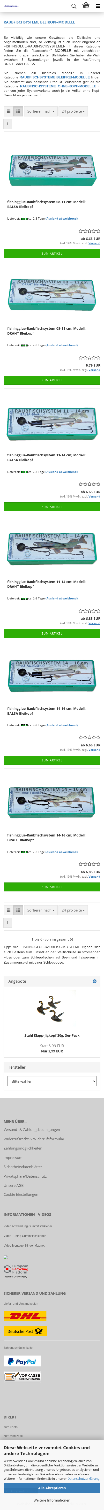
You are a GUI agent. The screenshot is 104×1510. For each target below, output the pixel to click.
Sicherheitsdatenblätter (23, 1166)
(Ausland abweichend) (61, 218)
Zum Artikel (52, 254)
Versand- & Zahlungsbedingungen (32, 1129)
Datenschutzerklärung (83, 1478)
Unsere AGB (14, 1185)
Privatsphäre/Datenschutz (25, 1176)
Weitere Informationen (52, 1500)
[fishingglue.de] (9, 6)
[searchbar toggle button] (74, 6)
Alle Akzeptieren (52, 1488)
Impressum (13, 1157)
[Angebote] (95, 981)
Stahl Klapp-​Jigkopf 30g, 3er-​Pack (52, 1035)
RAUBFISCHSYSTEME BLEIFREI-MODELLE (55, 77)
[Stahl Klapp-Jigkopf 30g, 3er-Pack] (52, 1008)
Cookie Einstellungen (21, 1194)
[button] (9, 111)
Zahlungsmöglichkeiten (23, 1148)
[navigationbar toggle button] (98, 6)
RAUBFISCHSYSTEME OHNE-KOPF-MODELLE (58, 86)
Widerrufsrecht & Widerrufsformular (34, 1138)
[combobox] (41, 111)
